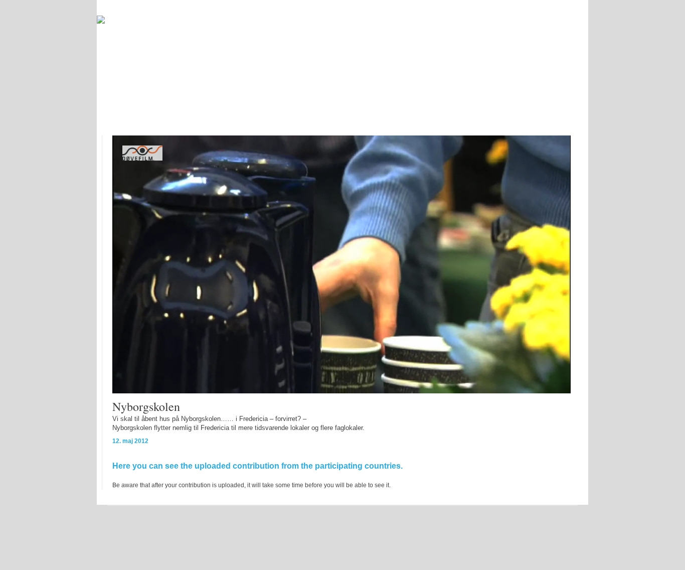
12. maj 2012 (130, 441)
